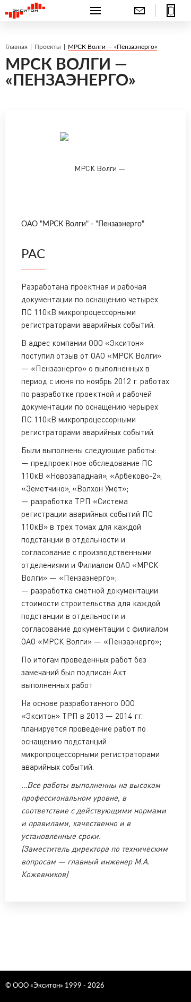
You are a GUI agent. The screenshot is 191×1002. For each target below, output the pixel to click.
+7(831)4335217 (171, 10)
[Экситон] (35, 11)
